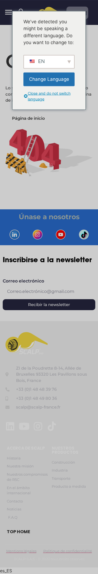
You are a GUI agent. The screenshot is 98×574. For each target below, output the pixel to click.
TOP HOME (18, 532)
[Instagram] (38, 426)
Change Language (49, 79)
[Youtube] (24, 426)
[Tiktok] (52, 426)
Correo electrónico (23, 281)
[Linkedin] (10, 426)
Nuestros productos (65, 450)
